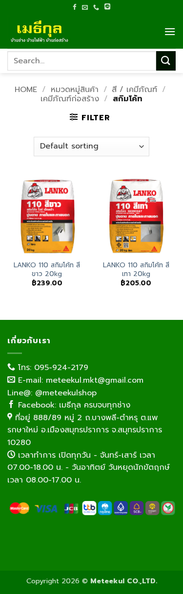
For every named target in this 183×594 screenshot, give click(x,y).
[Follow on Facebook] (75, 6)
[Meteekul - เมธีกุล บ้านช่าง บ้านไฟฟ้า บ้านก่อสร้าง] (56, 32)
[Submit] (166, 60)
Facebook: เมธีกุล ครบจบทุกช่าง (72, 405)
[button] (170, 31)
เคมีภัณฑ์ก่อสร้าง (70, 99)
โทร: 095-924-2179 (51, 367)
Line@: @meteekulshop (52, 393)
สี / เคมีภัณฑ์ (134, 89)
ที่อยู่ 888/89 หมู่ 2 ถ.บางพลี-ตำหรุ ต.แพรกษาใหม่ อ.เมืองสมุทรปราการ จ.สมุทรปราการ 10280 (84, 430)
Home (26, 89)
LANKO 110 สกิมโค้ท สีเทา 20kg (136, 269)
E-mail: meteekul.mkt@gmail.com (79, 380)
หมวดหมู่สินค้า (75, 89)
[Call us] (96, 7)
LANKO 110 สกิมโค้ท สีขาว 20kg (47, 269)
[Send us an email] (85, 7)
